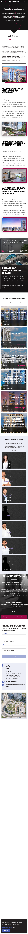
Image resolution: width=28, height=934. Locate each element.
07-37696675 (9, 688)
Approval (6, 930)
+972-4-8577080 (10, 676)
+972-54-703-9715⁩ (10, 678)
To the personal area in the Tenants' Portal (14, 617)
